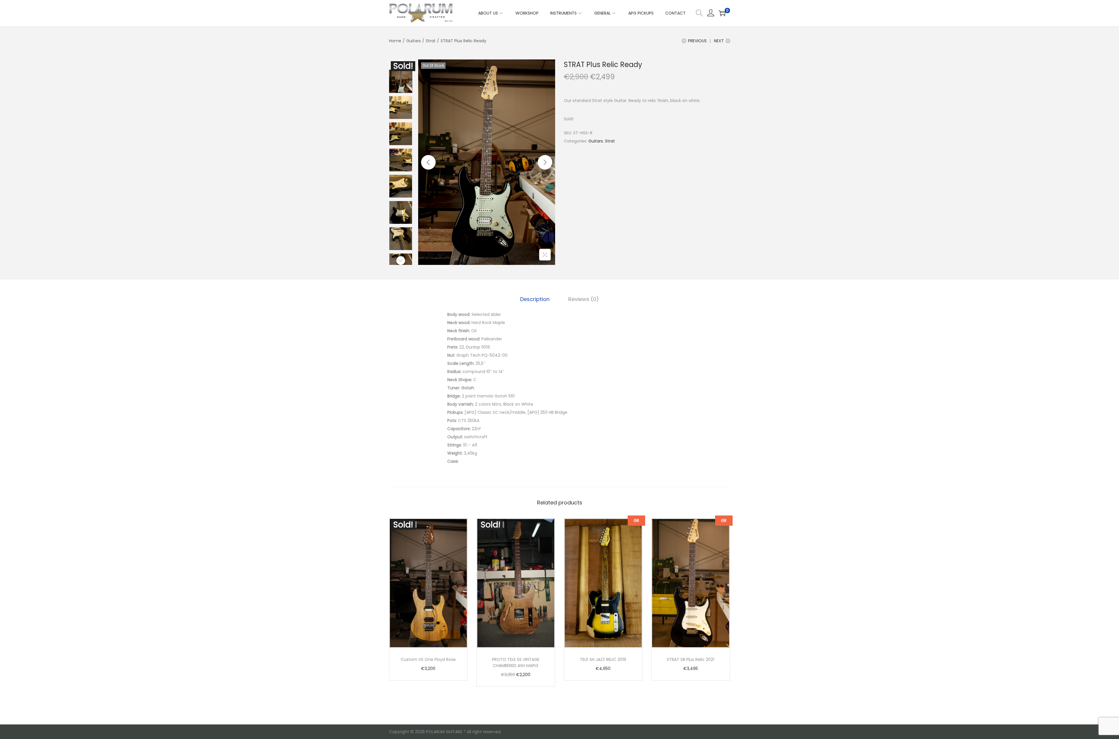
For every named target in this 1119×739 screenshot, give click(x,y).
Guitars (413, 41)
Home (395, 41)
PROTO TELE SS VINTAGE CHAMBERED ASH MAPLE (515, 662)
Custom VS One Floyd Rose (428, 659)
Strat (431, 41)
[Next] (545, 162)
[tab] (535, 299)
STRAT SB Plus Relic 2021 (690, 659)
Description (535, 299)
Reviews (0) (583, 299)
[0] (722, 13)
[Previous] (428, 162)
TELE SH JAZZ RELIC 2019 (603, 659)
